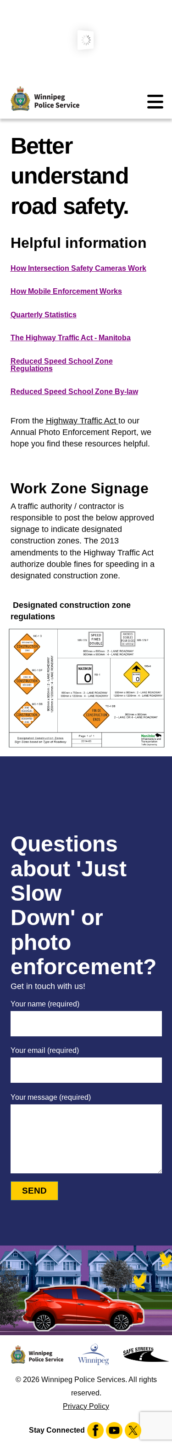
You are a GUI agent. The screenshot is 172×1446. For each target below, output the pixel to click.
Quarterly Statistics (44, 315)
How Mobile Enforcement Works (66, 291)
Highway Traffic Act (82, 420)
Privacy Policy (86, 1406)
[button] (154, 101)
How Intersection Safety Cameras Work (78, 268)
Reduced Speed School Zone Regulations (62, 364)
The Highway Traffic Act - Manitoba (71, 338)
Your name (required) (45, 1004)
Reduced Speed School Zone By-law (74, 391)
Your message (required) (51, 1097)
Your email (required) (45, 1050)
